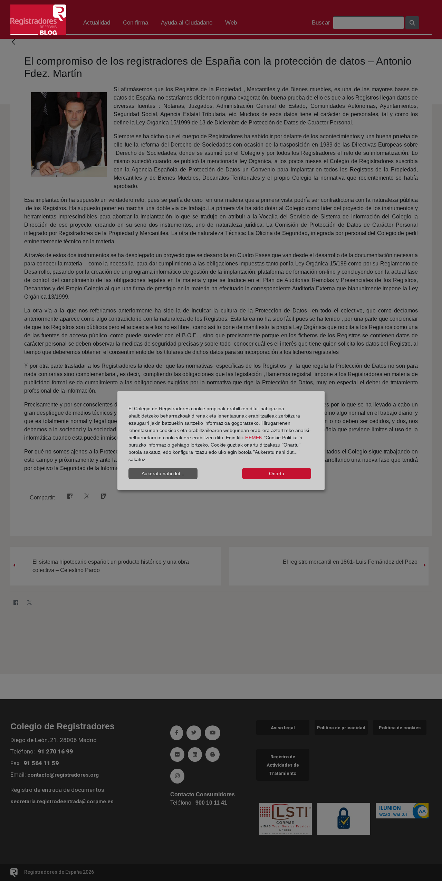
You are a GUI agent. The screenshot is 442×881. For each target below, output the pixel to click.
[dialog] (221, 440)
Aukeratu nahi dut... (163, 473)
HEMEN (253, 437)
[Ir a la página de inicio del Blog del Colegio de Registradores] (38, 19)
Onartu (276, 473)
